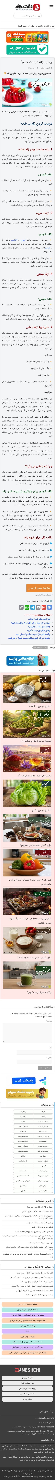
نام (50, 1047)
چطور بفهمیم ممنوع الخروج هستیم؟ (39, 1295)
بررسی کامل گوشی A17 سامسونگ (40, 1222)
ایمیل (49, 1057)
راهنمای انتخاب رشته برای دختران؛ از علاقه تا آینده (34, 1231)
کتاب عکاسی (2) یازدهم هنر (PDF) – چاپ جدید (35, 1273)
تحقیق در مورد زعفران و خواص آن (34, 776)
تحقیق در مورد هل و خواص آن (36, 741)
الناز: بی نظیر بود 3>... (46, 1422)
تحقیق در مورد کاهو (41, 810)
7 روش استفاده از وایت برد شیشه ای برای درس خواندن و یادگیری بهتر (28, 1255)
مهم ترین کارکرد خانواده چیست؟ (41, 1242)
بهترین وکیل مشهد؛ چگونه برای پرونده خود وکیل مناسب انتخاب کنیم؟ (29, 1248)
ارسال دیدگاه (32, 68)
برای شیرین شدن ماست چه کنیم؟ (34, 958)
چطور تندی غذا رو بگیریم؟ (39, 627)
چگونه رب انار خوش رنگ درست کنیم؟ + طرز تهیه (29, 638)
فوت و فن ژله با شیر (40, 647)
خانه (53, 26)
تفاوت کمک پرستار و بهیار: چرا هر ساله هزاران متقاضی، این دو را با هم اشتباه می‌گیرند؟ (28, 1237)
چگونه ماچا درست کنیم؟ (39, 992)
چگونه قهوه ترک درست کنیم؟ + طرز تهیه (33, 634)
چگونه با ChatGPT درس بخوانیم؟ (40, 1207)
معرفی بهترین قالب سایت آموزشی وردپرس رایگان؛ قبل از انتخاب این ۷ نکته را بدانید (29, 1217)
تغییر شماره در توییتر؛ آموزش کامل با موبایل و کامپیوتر (32, 1286)
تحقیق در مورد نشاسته (40, 706)
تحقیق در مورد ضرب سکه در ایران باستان (37, 1211)
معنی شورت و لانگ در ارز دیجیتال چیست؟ (37, 1281)
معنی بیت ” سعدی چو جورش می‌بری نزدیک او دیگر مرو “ (31, 1277)
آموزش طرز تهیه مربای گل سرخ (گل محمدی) (30, 623)
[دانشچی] (27, 8)
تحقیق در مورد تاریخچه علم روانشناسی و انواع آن (34, 1290)
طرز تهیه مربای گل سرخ (39, 588)
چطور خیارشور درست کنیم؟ (38, 630)
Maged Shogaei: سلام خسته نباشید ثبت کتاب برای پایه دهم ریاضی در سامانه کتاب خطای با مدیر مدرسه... (30, 1432)
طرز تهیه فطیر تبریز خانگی (39, 619)
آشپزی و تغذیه (43, 26)
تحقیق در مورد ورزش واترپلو (42, 1227)
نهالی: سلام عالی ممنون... (44, 1418)
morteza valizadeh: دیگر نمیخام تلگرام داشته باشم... (33, 1426)
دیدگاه (49, 1021)
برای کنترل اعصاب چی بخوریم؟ (35, 845)
